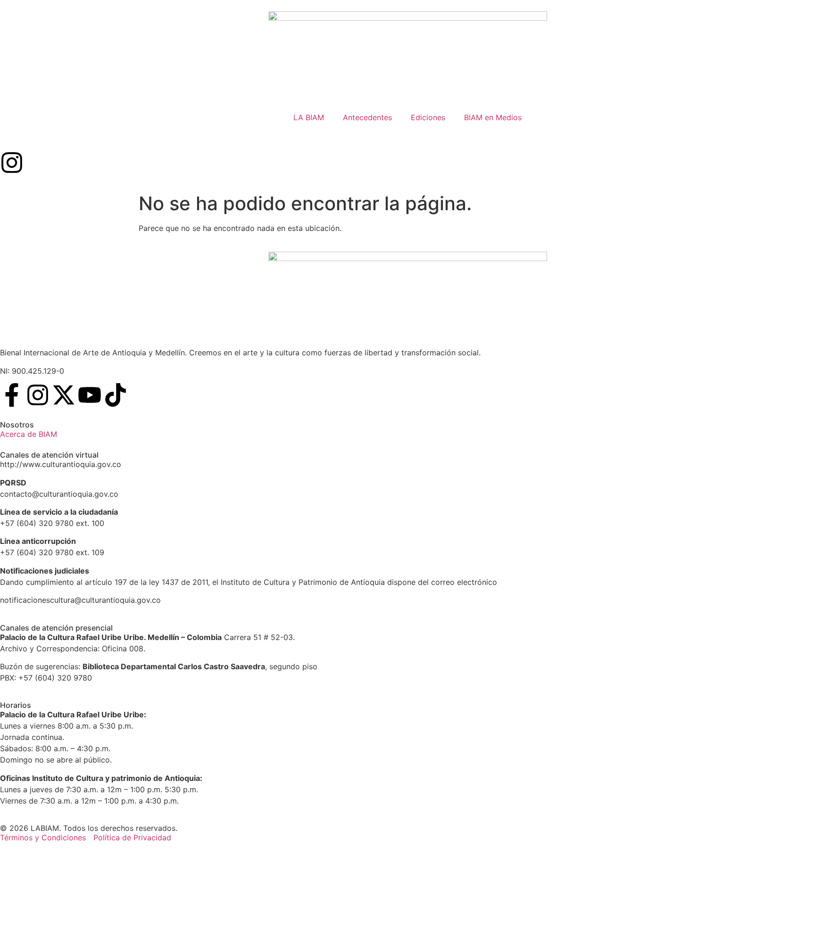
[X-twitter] (63, 395)
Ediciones (428, 117)
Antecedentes (367, 117)
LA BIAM (308, 117)
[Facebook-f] (12, 395)
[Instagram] (12, 162)
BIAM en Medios (493, 117)
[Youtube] (89, 395)
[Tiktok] (115, 395)
